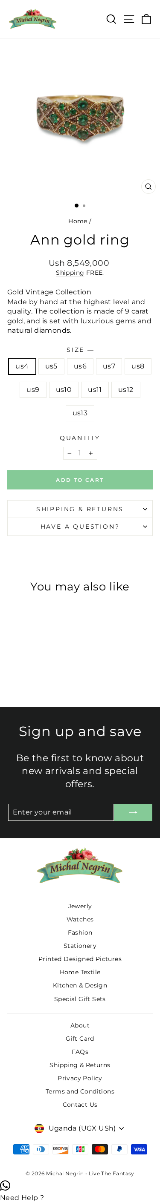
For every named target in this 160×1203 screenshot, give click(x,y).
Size (80, 350)
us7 (109, 366)
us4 (22, 366)
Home (77, 221)
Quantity (80, 438)
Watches (80, 919)
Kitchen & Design (80, 985)
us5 (51, 366)
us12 (126, 390)
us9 (32, 390)
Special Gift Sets (80, 999)
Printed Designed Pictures (80, 959)
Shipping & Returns (80, 509)
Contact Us (80, 1104)
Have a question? (80, 526)
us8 (137, 366)
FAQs (80, 1052)
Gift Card (80, 1038)
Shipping (70, 272)
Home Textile (80, 972)
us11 (95, 390)
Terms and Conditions (80, 1091)
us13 (80, 413)
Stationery (80, 946)
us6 (80, 366)
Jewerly (80, 906)
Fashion (80, 932)
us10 (64, 390)
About (80, 1025)
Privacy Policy (80, 1078)
